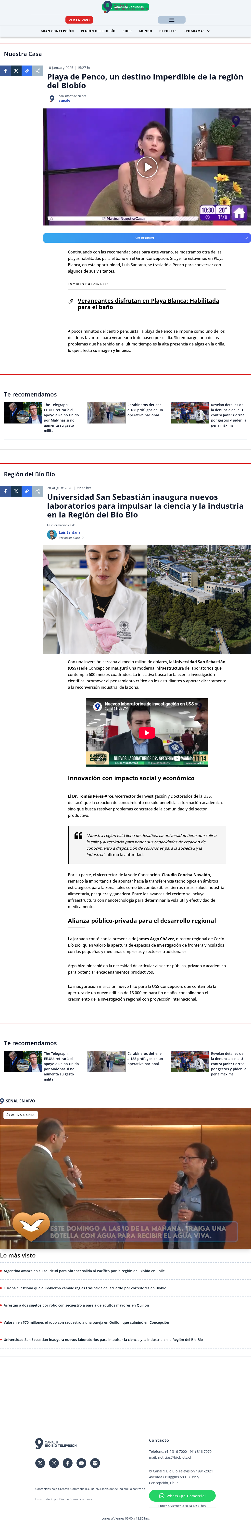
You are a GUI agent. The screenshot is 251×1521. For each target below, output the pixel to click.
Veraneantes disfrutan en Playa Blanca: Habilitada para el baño (148, 303)
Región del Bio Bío (98, 31)
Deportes (168, 31)
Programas (194, 31)
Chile (127, 31)
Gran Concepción (57, 31)
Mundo (145, 31)
